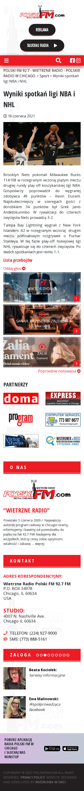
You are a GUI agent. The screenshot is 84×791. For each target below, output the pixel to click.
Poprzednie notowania (57, 371)
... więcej (38, 544)
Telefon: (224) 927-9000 (33, 633)
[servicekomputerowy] (63, 419)
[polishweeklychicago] (21, 419)
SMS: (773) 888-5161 (28, 639)
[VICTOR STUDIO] (21, 440)
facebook (37, 709)
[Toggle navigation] (6, 60)
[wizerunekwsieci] (63, 440)
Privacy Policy (32, 777)
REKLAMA (42, 29)
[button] (37, 655)
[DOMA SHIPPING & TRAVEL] (21, 397)
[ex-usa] (63, 397)
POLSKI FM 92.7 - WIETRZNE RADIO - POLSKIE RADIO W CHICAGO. (42, 12)
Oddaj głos (12, 268)
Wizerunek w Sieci (50, 782)
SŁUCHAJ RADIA (38, 45)
